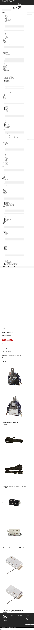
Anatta (6, 105)
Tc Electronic (5, 72)
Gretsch (6, 34)
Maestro (5, 69)
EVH (5, 29)
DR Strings (6, 111)
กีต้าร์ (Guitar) (20, 615)
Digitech (5, 64)
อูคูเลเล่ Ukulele (6, 35)
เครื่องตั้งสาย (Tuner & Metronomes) (9, 261)
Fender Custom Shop (8, 19)
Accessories (6, 355)
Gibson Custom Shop (8, 20)
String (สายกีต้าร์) (7, 258)
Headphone (6, 82)
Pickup (14, 611)
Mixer (6, 83)
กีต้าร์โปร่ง (5, 157)
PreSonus (5, 79)
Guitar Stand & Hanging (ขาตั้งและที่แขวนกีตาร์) (11, 137)
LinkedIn (27, 619)
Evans (5, 98)
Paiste (5, 100)
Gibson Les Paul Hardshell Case (8, 485)
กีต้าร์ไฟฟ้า (5, 15)
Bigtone (6, 109)
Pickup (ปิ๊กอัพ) (7, 260)
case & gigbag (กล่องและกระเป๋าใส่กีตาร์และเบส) (17, 486)
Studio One (6, 216)
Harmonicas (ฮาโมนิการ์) (8, 135)
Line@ (11, 1)
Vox (5, 38)
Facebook (19, 1)
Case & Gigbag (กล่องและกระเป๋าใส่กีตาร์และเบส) (11, 136)
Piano (5, 94)
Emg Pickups (6, 112)
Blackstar (6, 16)
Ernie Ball (5, 65)
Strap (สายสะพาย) (7, 259)
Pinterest (19, 3)
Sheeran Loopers (6, 70)
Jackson (6, 119)
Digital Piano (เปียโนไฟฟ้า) (8, 76)
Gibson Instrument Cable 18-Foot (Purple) (10, 422)
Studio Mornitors (7, 84)
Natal (5, 123)
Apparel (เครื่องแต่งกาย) (16, 355)
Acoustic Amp (6, 52)
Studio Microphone (7, 81)
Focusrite (6, 215)
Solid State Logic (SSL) (8, 92)
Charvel (6, 17)
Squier (6, 23)
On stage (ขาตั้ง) (7, 124)
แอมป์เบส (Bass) (7, 55)
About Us (12, 615)
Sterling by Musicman (8, 153)
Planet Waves (7, 127)
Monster (6, 122)
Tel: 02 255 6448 (7, 1)
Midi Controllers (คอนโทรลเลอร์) (9, 77)
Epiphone (6, 22)
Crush (5, 97)
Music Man (6, 152)
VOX (4, 50)
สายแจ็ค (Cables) (16, 423)
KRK (5, 91)
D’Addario (6, 110)
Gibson (6, 21)
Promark (6, 125)
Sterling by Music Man (7, 49)
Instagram (19, 4)
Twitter (19, 0)
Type (4, 129)
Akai (4, 95)
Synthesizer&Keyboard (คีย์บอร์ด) (9, 78)
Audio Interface (7, 75)
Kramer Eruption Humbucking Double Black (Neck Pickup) (13, 547)
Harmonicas (6, 244)
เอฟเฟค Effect (20, 617)
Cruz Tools (6, 108)
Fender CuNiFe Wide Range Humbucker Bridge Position (13, 610)
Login (24, 5)
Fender (6, 18)
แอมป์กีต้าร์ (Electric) (7, 54)
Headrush (5, 67)
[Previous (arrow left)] (0, 629)
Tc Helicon (5, 71)
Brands (5, 104)
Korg (4, 68)
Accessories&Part (11, 355)
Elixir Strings (6, 113)
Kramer (6, 245)
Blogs (11, 617)
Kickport (6, 120)
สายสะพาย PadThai (7, 126)
